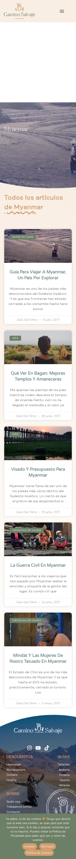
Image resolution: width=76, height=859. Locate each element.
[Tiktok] (46, 748)
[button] (61, 11)
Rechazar (47, 846)
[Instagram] (29, 748)
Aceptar (29, 846)
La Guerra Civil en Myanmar (38, 565)
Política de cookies (39, 852)
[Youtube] (38, 748)
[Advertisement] (38, 62)
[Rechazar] (69, 836)
